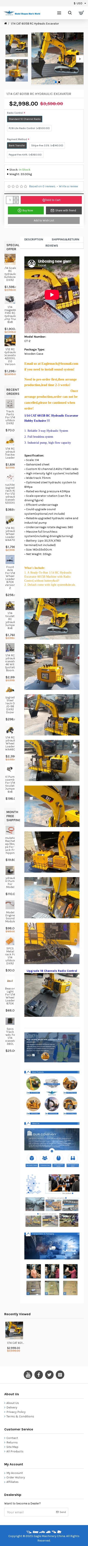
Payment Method (17, 139)
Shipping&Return (65, 239)
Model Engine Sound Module (10, 917)
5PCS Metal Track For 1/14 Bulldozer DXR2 (10, 956)
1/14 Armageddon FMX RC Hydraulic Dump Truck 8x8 (10, 315)
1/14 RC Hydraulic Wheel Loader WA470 (10, 534)
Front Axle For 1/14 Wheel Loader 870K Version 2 (10, 578)
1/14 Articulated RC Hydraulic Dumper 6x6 (10, 621)
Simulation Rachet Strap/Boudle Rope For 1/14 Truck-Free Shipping (10, 845)
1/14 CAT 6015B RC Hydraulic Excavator (16, 1343)
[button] (35, 58)
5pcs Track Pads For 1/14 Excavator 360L (10, 1036)
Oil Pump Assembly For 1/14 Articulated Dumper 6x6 (10, 784)
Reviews (51, 245)
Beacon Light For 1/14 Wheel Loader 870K (10, 996)
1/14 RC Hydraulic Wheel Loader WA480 (10, 743)
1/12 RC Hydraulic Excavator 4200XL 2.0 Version (10, 357)
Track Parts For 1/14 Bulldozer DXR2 (10, 417)
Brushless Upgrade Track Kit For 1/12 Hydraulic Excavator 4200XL (10, 493)
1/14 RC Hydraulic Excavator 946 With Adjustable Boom (10, 663)
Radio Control (15, 112)
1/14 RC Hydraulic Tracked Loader (10, 453)
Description (33, 239)
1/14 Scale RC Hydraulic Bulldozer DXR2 (10, 274)
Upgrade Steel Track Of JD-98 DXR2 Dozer (10, 705)
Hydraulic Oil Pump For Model (10, 883)
